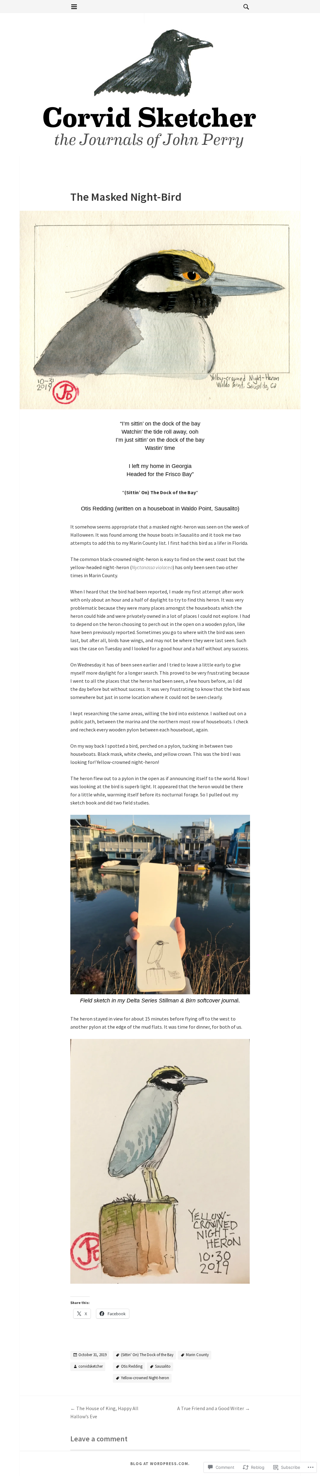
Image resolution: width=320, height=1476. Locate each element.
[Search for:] (244, 6)
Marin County (197, 1354)
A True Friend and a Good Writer (213, 1408)
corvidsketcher (90, 1366)
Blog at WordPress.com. (160, 1463)
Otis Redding (131, 1366)
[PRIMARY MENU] (74, 7)
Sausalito (163, 1366)
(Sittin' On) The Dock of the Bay (147, 1354)
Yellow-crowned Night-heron (145, 1377)
